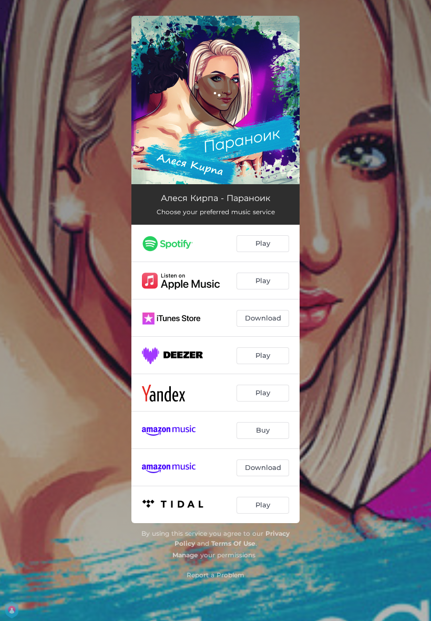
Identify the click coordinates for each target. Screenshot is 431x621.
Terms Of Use (233, 543)
